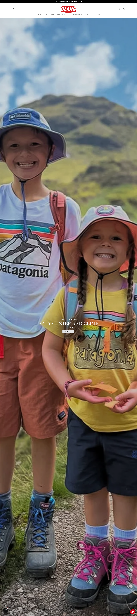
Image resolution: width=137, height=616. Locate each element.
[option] (68, 2)
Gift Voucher (78, 15)
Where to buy (89, 15)
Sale (69, 15)
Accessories (60, 15)
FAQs (98, 15)
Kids (52, 15)
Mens (47, 15)
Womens (40, 15)
